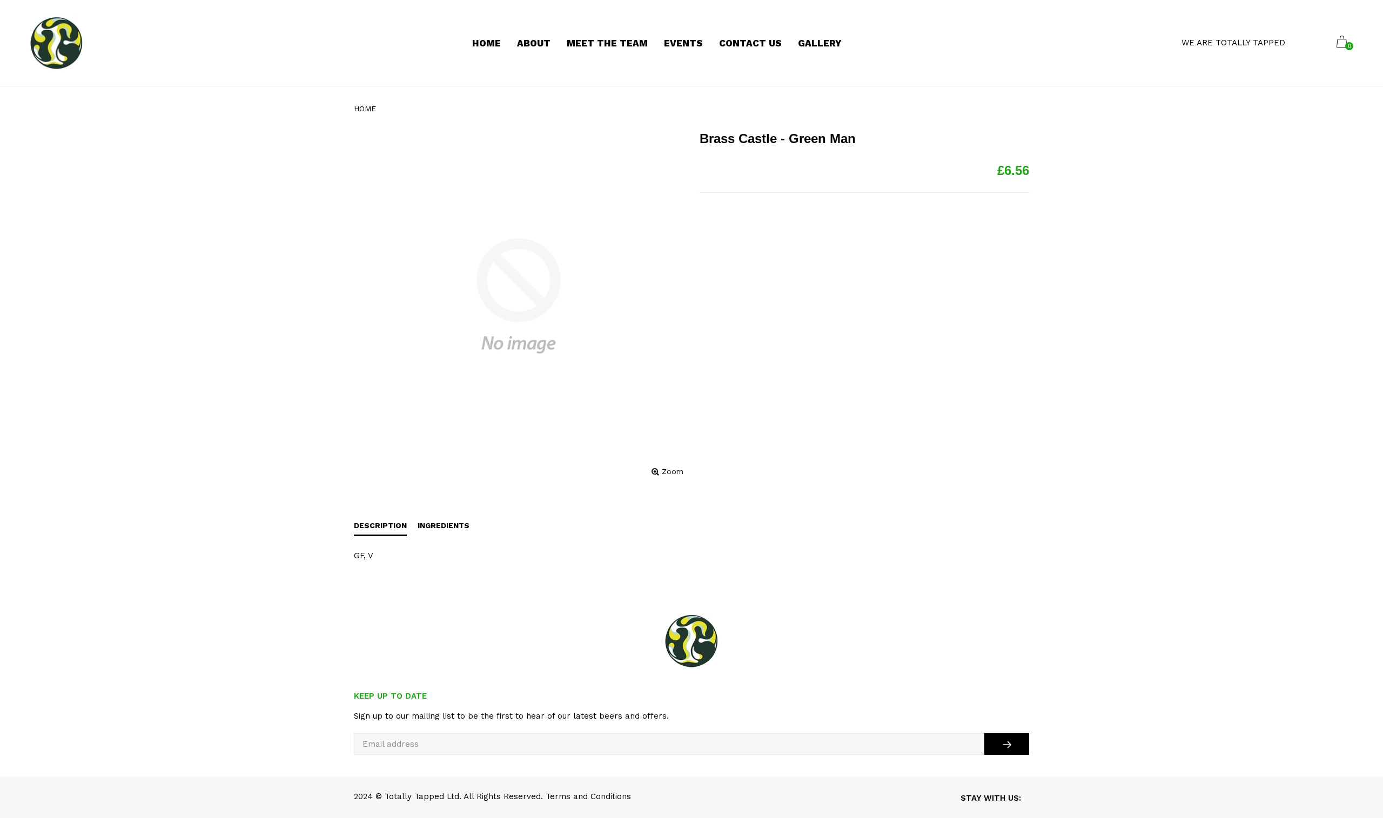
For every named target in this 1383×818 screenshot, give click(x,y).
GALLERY (820, 43)
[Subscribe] (1006, 744)
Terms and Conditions (588, 796)
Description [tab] (380, 525)
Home (365, 108)
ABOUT (533, 43)
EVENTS (683, 43)
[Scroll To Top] (1353, 763)
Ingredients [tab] (443, 525)
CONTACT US (750, 43)
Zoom (672, 471)
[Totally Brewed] (56, 43)
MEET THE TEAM (607, 43)
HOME (486, 43)
